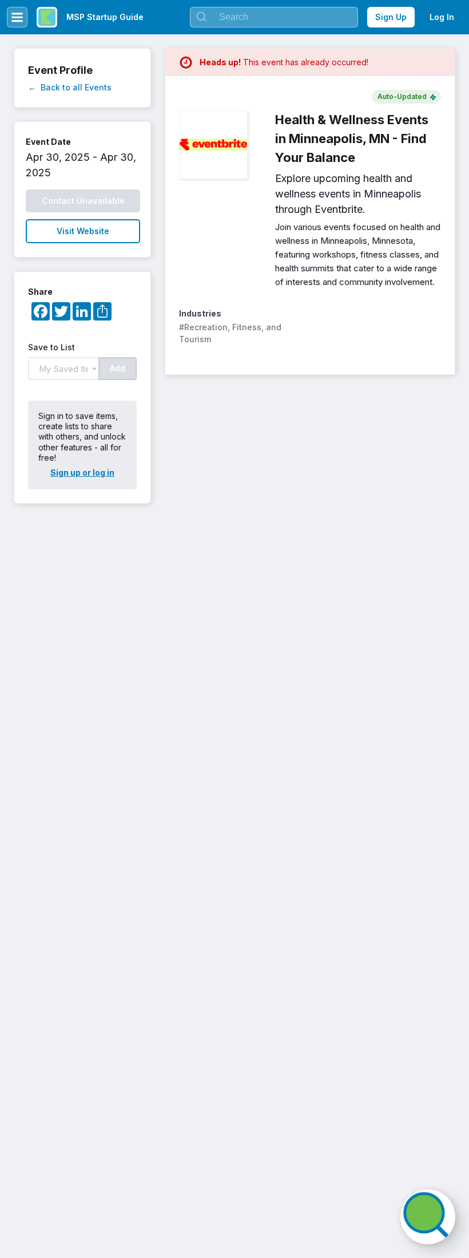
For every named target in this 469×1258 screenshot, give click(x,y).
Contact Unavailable (83, 200)
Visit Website (83, 231)
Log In (442, 17)
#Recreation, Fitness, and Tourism (231, 333)
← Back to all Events (70, 87)
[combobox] (274, 17)
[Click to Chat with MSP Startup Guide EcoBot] (427, 1216)
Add (117, 368)
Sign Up (391, 17)
